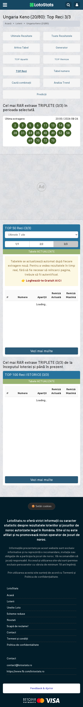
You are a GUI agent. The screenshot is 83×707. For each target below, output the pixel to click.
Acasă (8, 23)
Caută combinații (21, 82)
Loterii (19, 23)
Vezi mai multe (41, 351)
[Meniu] (5, 5)
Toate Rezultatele (61, 36)
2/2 (41, 244)
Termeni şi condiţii (17, 638)
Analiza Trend (62, 82)
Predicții (42, 94)
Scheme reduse (16, 613)
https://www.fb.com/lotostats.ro (25, 671)
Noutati (11, 620)
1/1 (17, 244)
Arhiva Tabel (21, 47)
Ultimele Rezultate (21, 36)
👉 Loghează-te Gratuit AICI (41, 280)
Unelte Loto (14, 607)
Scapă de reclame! (18, 626)
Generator (62, 47)
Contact (11, 632)
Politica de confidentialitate (23, 644)
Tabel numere (62, 71)
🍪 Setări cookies (42, 506)
